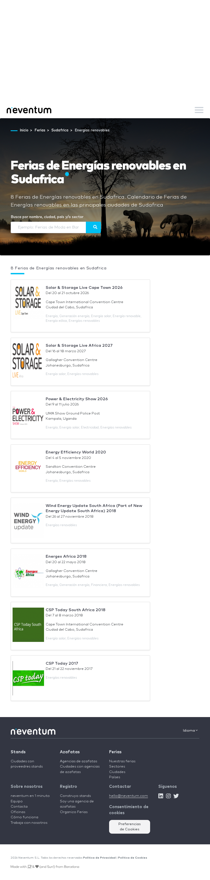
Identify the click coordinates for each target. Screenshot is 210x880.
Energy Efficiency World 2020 (76, 452)
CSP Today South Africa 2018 (76, 610)
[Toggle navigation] (199, 110)
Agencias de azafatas (78, 761)
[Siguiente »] (93, 227)
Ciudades (117, 772)
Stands (18, 752)
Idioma (189, 730)
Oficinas (18, 812)
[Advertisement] (105, 60)
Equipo (17, 801)
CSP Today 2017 (62, 663)
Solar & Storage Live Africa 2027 (79, 345)
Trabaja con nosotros (29, 823)
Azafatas (70, 752)
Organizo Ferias (74, 812)
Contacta (19, 806)
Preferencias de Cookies (129, 826)
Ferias (115, 752)
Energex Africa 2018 (66, 556)
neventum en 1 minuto (30, 796)
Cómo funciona (24, 817)
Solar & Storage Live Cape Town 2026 (84, 288)
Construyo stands (75, 796)
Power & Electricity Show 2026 (77, 399)
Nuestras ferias (122, 761)
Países (114, 777)
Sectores (117, 766)
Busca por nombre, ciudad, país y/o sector (47, 217)
